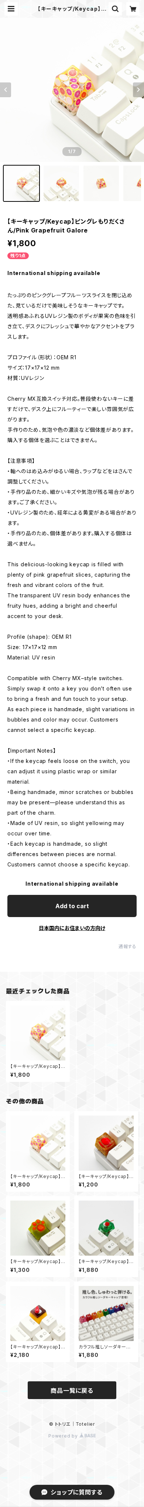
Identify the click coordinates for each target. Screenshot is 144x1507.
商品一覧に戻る (72, 1390)
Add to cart (72, 906)
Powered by (63, 1436)
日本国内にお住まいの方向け (72, 928)
